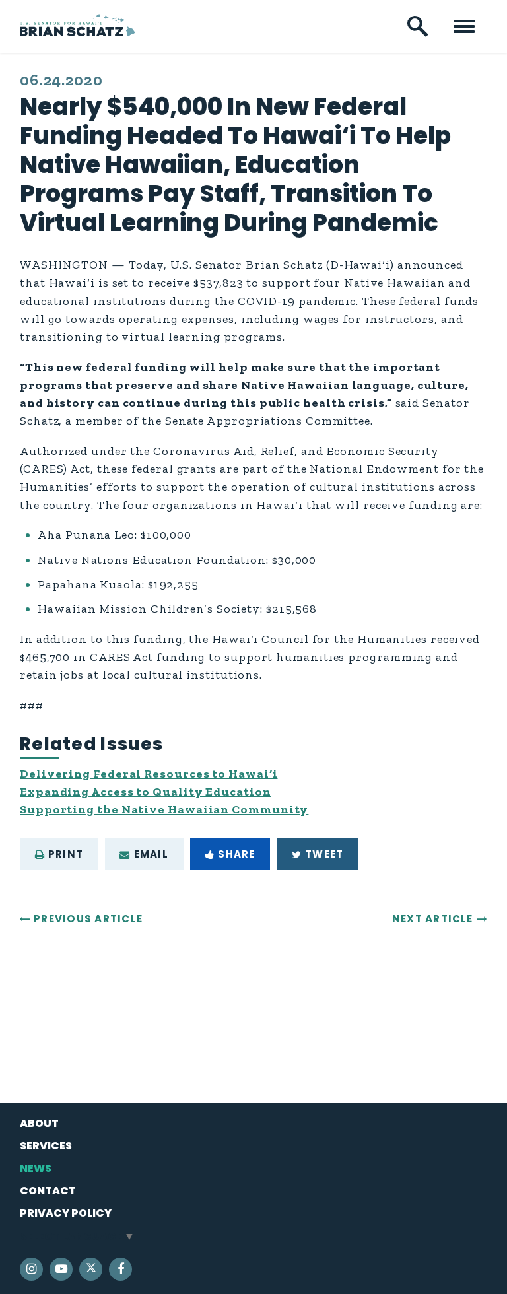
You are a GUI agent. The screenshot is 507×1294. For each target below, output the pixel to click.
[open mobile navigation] (464, 26)
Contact (48, 1190)
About (39, 1123)
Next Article (432, 919)
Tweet (324, 854)
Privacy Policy (66, 1213)
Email (151, 854)
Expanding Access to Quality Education (145, 791)
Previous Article (88, 919)
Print (65, 854)
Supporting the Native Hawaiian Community (164, 809)
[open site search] (418, 26)
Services (46, 1145)
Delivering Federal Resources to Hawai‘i (148, 773)
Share (236, 854)
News (35, 1168)
